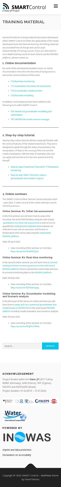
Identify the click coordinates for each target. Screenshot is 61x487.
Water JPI (34, 379)
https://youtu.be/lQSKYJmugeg (25, 287)
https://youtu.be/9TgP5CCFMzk (25, 326)
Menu (55, 6)
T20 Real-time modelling (22, 95)
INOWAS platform (43, 272)
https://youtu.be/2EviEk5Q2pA (25, 251)
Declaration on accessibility (16, 454)
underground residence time (27, 226)
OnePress (46, 475)
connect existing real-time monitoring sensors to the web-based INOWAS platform (29, 266)
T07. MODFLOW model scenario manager (30, 119)
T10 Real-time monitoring (22, 81)
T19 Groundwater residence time (26, 90)
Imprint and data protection (16, 449)
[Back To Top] (30, 468)
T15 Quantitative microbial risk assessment (31, 86)
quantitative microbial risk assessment (21, 222)
